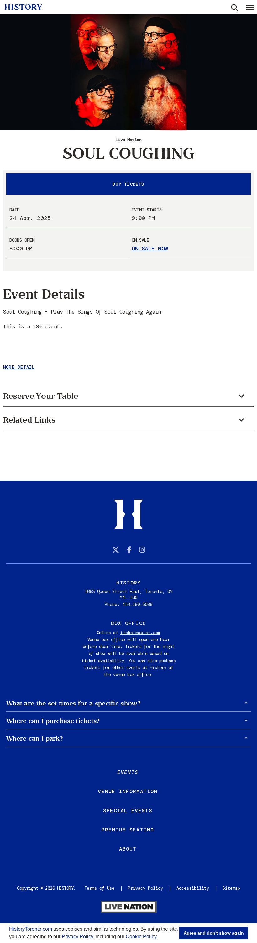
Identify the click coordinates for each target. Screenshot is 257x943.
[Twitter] (115, 549)
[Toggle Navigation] (250, 7)
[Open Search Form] (234, 7)
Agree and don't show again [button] (214, 932)
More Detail (19, 367)
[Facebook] (129, 549)
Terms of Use (99, 888)
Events (127, 772)
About (128, 849)
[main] (128, 240)
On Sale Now (150, 248)
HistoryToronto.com (30, 929)
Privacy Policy (77, 936)
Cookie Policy (141, 936)
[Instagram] (142, 549)
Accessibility (192, 888)
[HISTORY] (23, 7)
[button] (160, 937)
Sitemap (231, 888)
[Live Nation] (128, 907)
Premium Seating (128, 829)
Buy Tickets (128, 184)
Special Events (127, 810)
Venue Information (127, 791)
